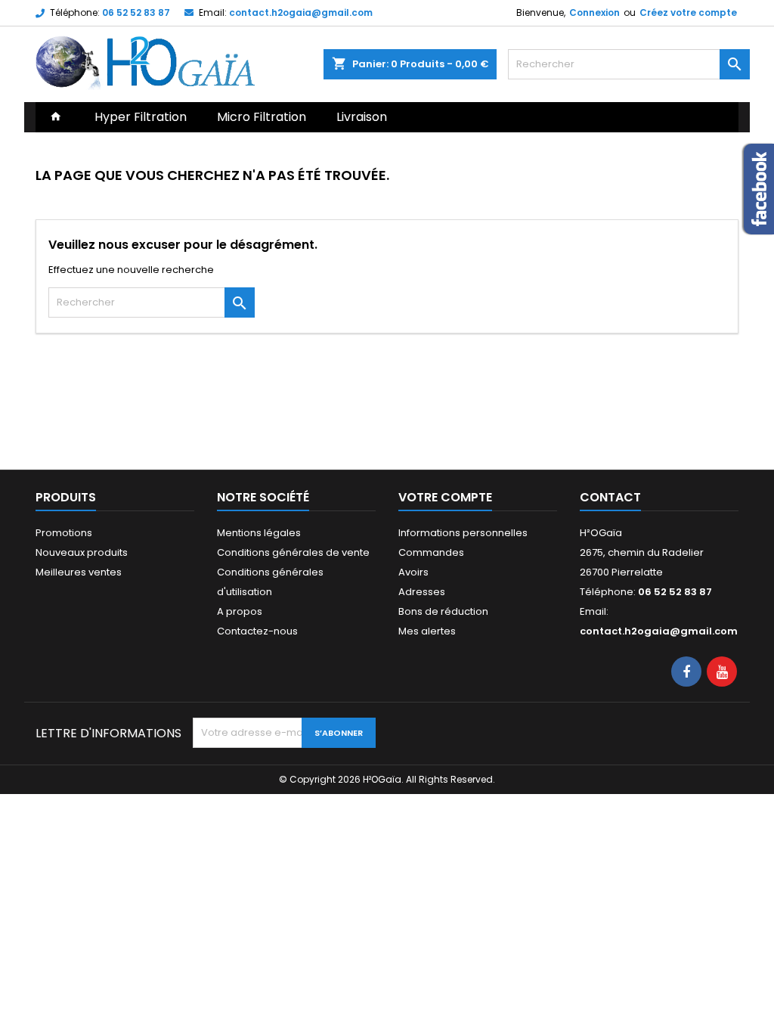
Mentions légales (259, 533)
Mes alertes (427, 631)
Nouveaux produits (82, 552)
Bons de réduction (443, 611)
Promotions (64, 533)
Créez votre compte (688, 12)
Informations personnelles (463, 533)
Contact (610, 497)
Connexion (594, 12)
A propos (239, 611)
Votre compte (445, 497)
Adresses (421, 592)
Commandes (431, 552)
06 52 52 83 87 (136, 12)
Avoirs (413, 572)
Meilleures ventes (79, 572)
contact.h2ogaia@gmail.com (301, 12)
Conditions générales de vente (293, 552)
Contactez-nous (257, 631)
